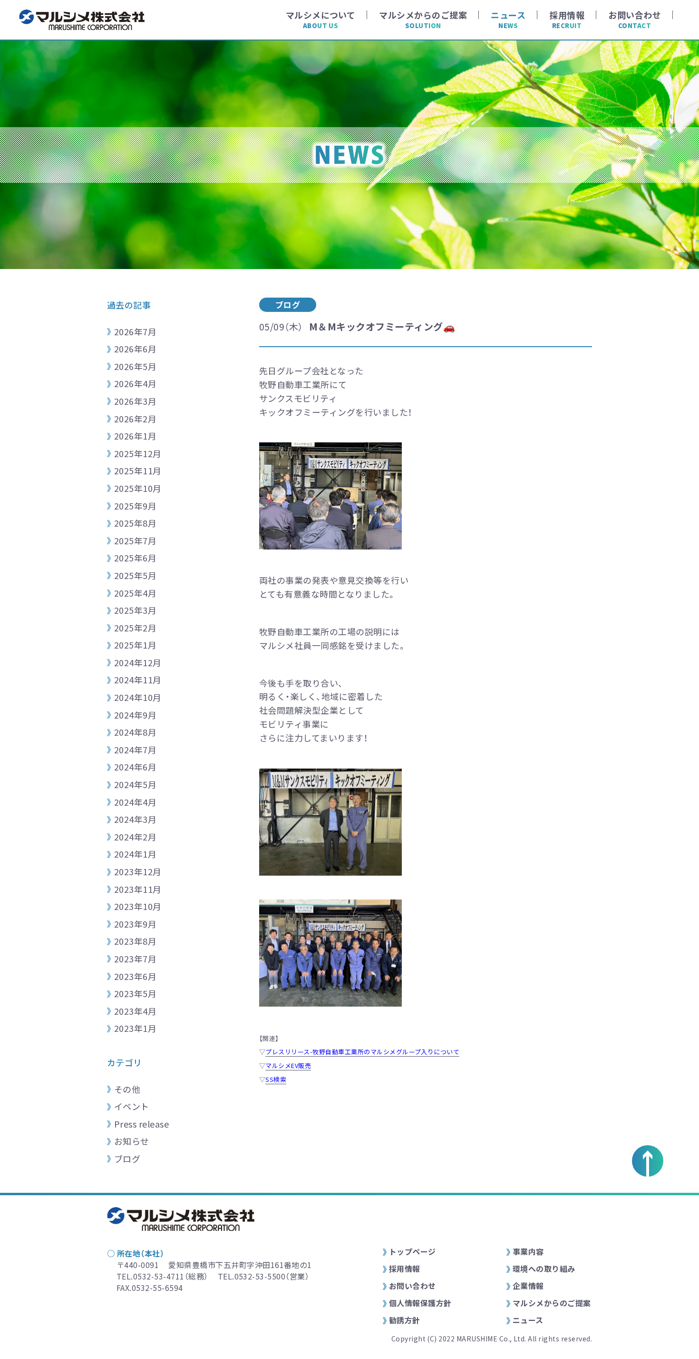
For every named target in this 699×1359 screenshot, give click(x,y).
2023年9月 (135, 924)
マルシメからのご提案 (552, 1303)
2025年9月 (135, 506)
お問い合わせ (412, 1285)
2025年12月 (138, 453)
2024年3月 (135, 819)
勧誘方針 (404, 1320)
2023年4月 (135, 1011)
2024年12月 (138, 662)
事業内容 (528, 1251)
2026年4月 (135, 383)
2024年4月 (135, 802)
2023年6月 (135, 976)
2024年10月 (138, 697)
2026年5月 (135, 366)
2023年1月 (135, 1028)
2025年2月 (135, 627)
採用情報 (404, 1268)
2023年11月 (138, 889)
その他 (127, 1089)
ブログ (127, 1158)
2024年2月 (135, 836)
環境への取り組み (544, 1268)
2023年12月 (138, 871)
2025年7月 (135, 540)
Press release (141, 1124)
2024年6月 (135, 766)
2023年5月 (135, 993)
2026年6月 (135, 348)
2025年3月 (135, 610)
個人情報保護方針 (420, 1303)
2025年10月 (138, 488)
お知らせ (131, 1141)
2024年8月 (135, 732)
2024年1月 (135, 854)
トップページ (412, 1251)
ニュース (528, 1320)
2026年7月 (135, 331)
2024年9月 (135, 715)
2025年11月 (138, 470)
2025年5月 (135, 575)
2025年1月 (135, 645)
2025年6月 (135, 557)
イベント (131, 1106)
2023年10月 (138, 906)
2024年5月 (135, 784)
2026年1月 (135, 436)
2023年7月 (135, 958)
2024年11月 (138, 679)
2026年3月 (135, 401)
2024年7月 (135, 749)
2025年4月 (135, 593)
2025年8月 (135, 523)
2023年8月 (135, 941)
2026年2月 (135, 418)
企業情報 (528, 1285)
